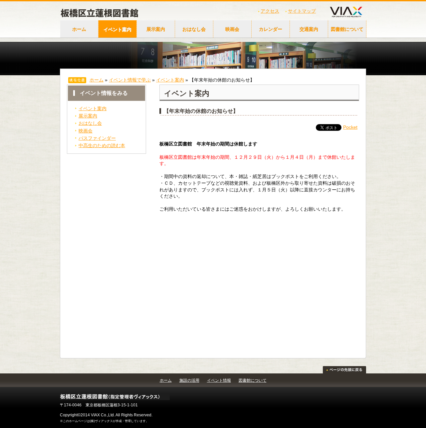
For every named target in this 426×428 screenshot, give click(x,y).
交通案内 (309, 29)
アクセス (270, 11)
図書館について (347, 29)
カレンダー (270, 29)
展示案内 (155, 29)
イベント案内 (117, 29)
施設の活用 (189, 380)
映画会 (232, 29)
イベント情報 (219, 380)
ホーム (79, 29)
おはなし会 (194, 29)
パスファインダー (97, 138)
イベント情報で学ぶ (130, 80)
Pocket (350, 127)
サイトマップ (302, 11)
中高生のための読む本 (102, 145)
